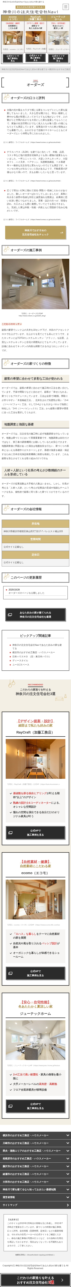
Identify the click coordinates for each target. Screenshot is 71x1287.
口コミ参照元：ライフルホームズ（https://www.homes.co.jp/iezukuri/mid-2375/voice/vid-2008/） (32, 181)
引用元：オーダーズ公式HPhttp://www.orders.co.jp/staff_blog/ (32, 315)
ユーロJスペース (20, 664)
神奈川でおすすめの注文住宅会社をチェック (35, 232)
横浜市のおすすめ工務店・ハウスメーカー (33, 652)
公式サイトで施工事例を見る (13, 58)
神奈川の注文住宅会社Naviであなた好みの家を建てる (23, 2)
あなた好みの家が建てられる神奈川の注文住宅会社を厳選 (35, 614)
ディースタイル (20, 660)
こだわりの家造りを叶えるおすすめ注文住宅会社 (35, 1280)
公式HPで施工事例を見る (35, 973)
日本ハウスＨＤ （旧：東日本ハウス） (31, 656)
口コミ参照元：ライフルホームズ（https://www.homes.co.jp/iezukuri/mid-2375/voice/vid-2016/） (32, 142)
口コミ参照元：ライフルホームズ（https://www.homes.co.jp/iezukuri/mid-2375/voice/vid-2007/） (32, 219)
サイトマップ (10, 1205)
